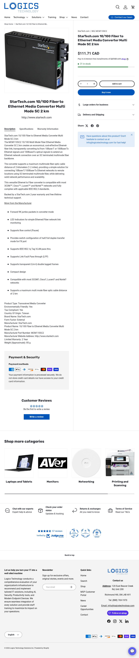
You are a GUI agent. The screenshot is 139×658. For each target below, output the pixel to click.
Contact (84, 17)
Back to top (69, 555)
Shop (83, 586)
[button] (133, 7)
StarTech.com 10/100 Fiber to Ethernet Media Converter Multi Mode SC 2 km (32, 24)
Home (7, 17)
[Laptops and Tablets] (19, 462)
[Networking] (86, 462)
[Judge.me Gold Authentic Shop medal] (85, 533)
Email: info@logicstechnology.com (117, 605)
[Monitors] (52, 462)
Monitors (53, 481)
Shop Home (8, 24)
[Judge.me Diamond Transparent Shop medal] (74, 533)
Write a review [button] (37, 417)
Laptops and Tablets (19, 481)
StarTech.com (83, 31)
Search (83, 581)
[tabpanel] (36, 239)
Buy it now (106, 92)
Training (52, 17)
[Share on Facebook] (92, 125)
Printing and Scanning (120, 483)
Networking (86, 481)
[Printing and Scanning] (120, 462)
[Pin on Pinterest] (97, 125)
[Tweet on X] (86, 125)
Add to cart (117, 84)
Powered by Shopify (41, 648)
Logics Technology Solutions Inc (22, 648)
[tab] (9, 129)
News (74, 17)
